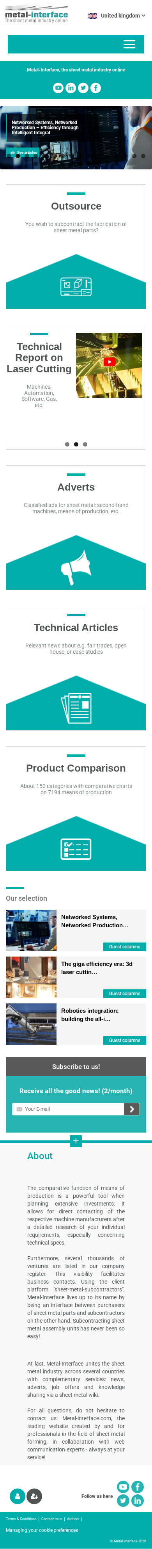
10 (89, 156)
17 (36, 164)
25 (107, 164)
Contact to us (51, 1519)
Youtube (58, 88)
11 (98, 156)
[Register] (34, 1496)
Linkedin (70, 88)
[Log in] (17, 1496)
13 (116, 156)
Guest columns (124, 947)
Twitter (83, 88)
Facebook (95, 88)
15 (134, 156)
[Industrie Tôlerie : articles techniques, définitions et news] (34, 11)
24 (98, 164)
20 (62, 164)
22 (80, 164)
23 (89, 164)
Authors (73, 1519)
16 (143, 156)
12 (107, 156)
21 (71, 164)
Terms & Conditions (21, 1519)
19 (53, 164)
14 (125, 156)
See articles (27, 152)
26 (116, 164)
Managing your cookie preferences (42, 1530)
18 (44, 164)
